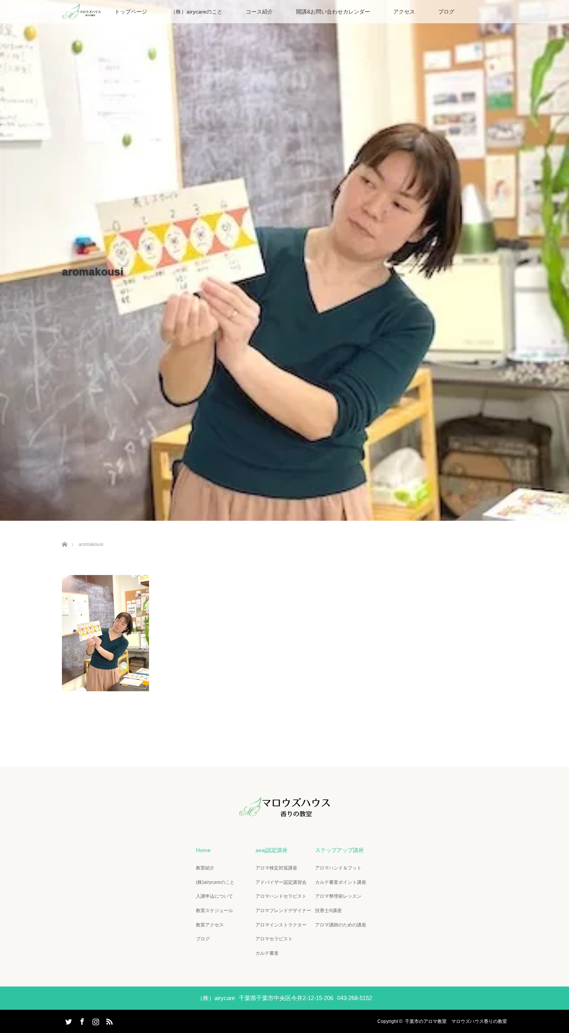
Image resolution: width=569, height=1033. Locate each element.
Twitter (68, 1020)
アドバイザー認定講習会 (281, 882)
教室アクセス (210, 925)
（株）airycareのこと (196, 12)
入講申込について (214, 896)
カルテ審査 (267, 953)
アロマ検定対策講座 (276, 868)
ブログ (446, 12)
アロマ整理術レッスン (338, 896)
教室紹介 (205, 868)
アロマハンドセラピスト (281, 896)
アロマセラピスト (274, 939)
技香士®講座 (328, 910)
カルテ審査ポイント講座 (340, 882)
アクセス (404, 12)
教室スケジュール (214, 910)
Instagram (95, 1020)
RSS (108, 1020)
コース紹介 (259, 12)
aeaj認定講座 (271, 850)
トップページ (131, 12)
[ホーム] (64, 535)
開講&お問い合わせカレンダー (333, 12)
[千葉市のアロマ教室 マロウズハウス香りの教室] (284, 811)
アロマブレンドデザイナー (283, 910)
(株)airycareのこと (215, 882)
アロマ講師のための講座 (340, 925)
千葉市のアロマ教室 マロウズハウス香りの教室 (456, 1021)
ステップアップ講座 (339, 850)
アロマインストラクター (281, 925)
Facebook (81, 1020)
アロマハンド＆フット (338, 868)
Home (203, 850)
